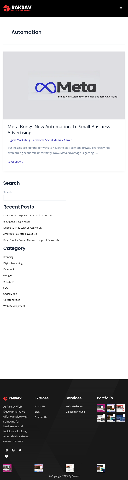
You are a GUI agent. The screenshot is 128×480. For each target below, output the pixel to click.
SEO (5, 287)
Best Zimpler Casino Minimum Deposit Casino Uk (31, 240)
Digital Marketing (19, 140)
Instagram (9, 281)
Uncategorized (11, 299)
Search (7, 192)
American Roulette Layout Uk (20, 233)
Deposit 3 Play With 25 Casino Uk (22, 227)
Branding (8, 257)
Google (7, 275)
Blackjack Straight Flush (16, 221)
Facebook (38, 140)
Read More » (15, 162)
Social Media (53, 140)
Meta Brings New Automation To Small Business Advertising (59, 129)
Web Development (14, 306)
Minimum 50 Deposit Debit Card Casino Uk (27, 215)
